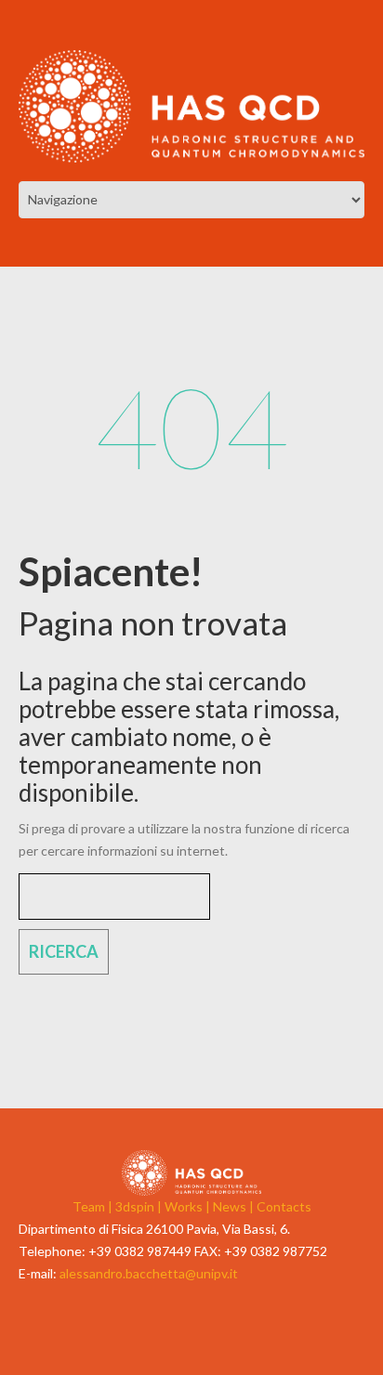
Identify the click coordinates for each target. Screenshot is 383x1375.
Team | (94, 1206)
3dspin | (140, 1206)
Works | (189, 1206)
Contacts (284, 1206)
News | (235, 1206)
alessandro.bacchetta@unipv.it (148, 1273)
